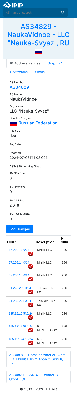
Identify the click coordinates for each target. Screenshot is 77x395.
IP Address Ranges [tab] (25, 63)
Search (62, 12)
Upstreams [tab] (19, 72)
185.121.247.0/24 (21, 339)
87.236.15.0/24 (19, 275)
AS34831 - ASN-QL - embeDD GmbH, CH (33, 377)
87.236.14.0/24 (19, 262)
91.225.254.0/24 (20, 300)
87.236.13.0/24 (19, 249)
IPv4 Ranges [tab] (20, 229)
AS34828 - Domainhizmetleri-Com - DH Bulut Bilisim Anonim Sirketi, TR (37, 359)
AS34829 (19, 87)
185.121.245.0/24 (21, 313)
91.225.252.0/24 (20, 288)
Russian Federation (37, 122)
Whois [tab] (40, 72)
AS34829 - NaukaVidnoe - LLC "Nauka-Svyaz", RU (38, 34)
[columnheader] (20, 240)
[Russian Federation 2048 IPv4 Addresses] (38, 51)
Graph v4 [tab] (54, 63)
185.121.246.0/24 (21, 326)
